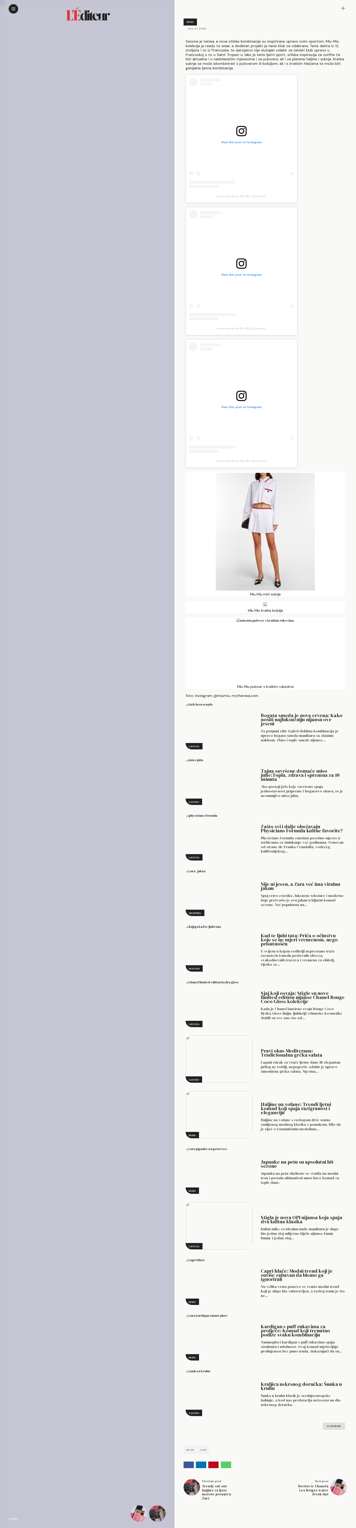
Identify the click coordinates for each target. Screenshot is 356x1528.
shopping (195, 913)
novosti (194, 968)
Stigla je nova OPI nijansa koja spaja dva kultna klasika (301, 1219)
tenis (203, 1450)
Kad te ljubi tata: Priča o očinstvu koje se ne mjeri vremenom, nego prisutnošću (299, 939)
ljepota (194, 746)
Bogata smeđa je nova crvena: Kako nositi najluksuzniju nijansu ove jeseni (301, 719)
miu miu (190, 1450)
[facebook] (23, 1518)
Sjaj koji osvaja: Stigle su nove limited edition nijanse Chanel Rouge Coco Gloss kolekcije (302, 997)
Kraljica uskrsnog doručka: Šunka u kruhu (301, 1386)
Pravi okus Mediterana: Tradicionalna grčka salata (291, 1052)
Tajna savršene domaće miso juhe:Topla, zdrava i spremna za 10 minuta (300, 775)
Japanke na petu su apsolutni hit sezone (297, 1163)
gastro (194, 802)
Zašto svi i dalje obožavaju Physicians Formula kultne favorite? (302, 828)
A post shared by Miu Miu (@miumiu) (241, 196)
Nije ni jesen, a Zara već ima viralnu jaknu (300, 886)
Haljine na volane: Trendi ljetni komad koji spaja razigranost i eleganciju (296, 1108)
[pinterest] (41, 1518)
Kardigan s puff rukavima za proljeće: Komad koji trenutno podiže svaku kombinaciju (295, 1330)
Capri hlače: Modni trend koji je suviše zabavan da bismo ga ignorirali (296, 1275)
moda (190, 22)
